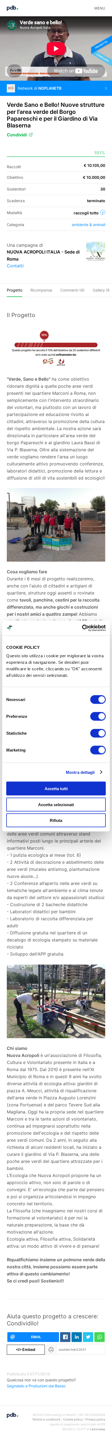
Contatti (15, 265)
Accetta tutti (56, 788)
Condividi (17, 134)
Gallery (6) (102, 290)
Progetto (14, 290)
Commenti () (72, 290)
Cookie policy (73, 1419)
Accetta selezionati (56, 804)
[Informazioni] (102, 212)
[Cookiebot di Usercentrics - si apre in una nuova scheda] (82, 628)
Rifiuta (56, 820)
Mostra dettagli (80, 772)
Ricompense (41, 290)
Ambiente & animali (88, 224)
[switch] (98, 716)
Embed (25, 1349)
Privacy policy (95, 1419)
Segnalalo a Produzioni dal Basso (36, 1386)
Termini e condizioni (46, 1419)
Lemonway (97, 1429)
